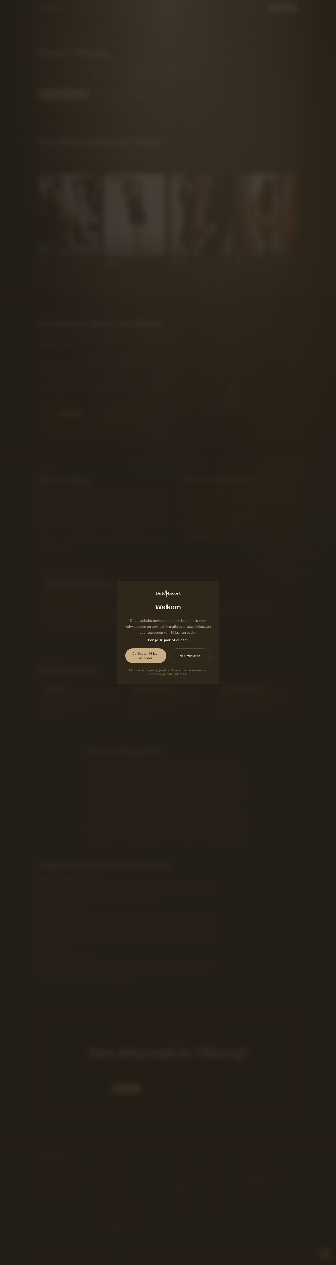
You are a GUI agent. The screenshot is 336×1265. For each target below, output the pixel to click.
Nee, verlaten (190, 656)
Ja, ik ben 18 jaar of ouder (146, 655)
